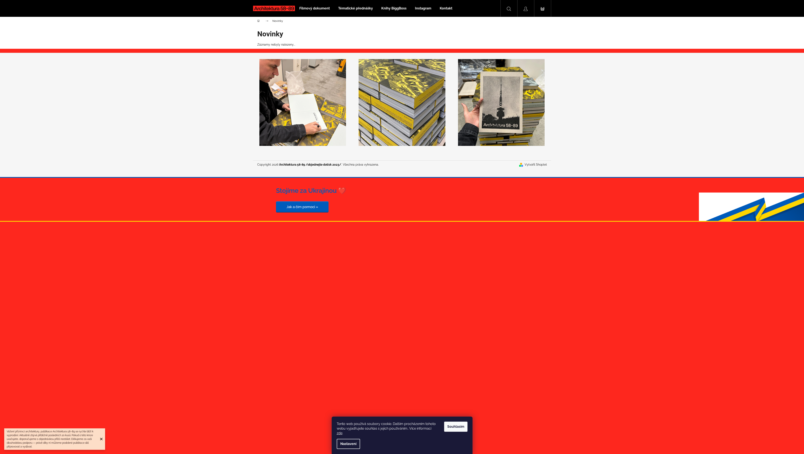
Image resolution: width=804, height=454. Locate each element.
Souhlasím (455, 427)
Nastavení (348, 444)
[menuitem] (314, 8)
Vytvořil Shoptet (536, 164)
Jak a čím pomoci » (302, 207)
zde (339, 433)
